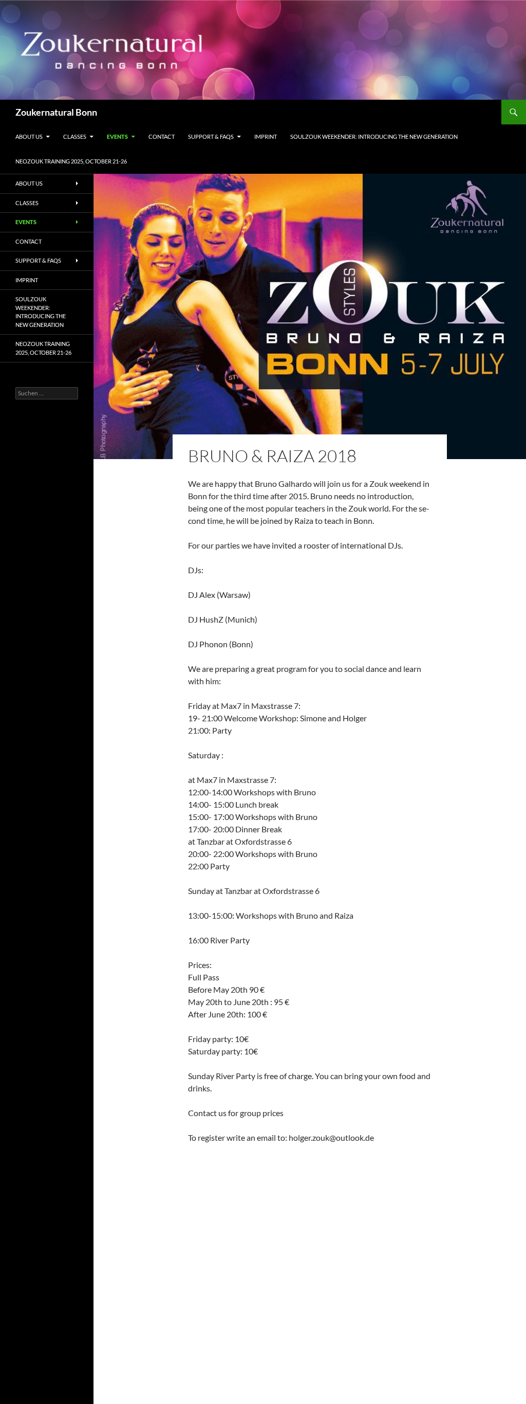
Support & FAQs (211, 136)
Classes (74, 136)
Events (117, 136)
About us (29, 136)
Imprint (265, 136)
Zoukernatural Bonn (56, 112)
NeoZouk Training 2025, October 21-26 (71, 161)
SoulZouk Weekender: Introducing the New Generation (374, 136)
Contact (161, 136)
